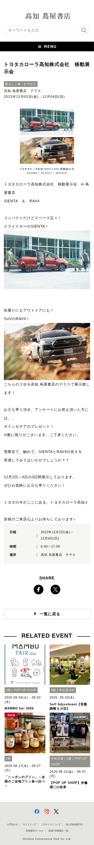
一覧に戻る (50, 614)
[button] (47, 46)
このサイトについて (50, 824)
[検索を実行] (82, 32)
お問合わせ (12, 824)
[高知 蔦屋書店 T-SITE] (47, 15)
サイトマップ (29, 824)
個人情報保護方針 (74, 824)
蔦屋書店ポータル (34, 830)
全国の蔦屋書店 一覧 (58, 830)
